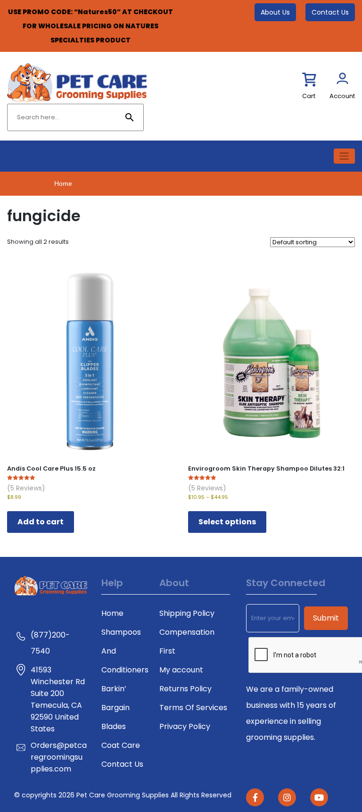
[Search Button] (129, 117)
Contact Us (330, 12)
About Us (275, 12)
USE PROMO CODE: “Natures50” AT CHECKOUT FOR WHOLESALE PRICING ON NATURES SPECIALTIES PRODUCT (90, 26)
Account (342, 95)
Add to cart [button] (40, 521)
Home (63, 183)
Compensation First (186, 641)
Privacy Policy (184, 726)
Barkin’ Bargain (115, 698)
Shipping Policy (186, 613)
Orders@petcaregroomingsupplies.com (59, 757)
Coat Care (120, 745)
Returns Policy (185, 688)
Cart (308, 95)
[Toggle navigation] (344, 156)
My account (181, 669)
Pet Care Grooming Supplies (123, 795)
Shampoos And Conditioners (124, 651)
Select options (227, 521)
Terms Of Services (193, 707)
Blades (113, 726)
